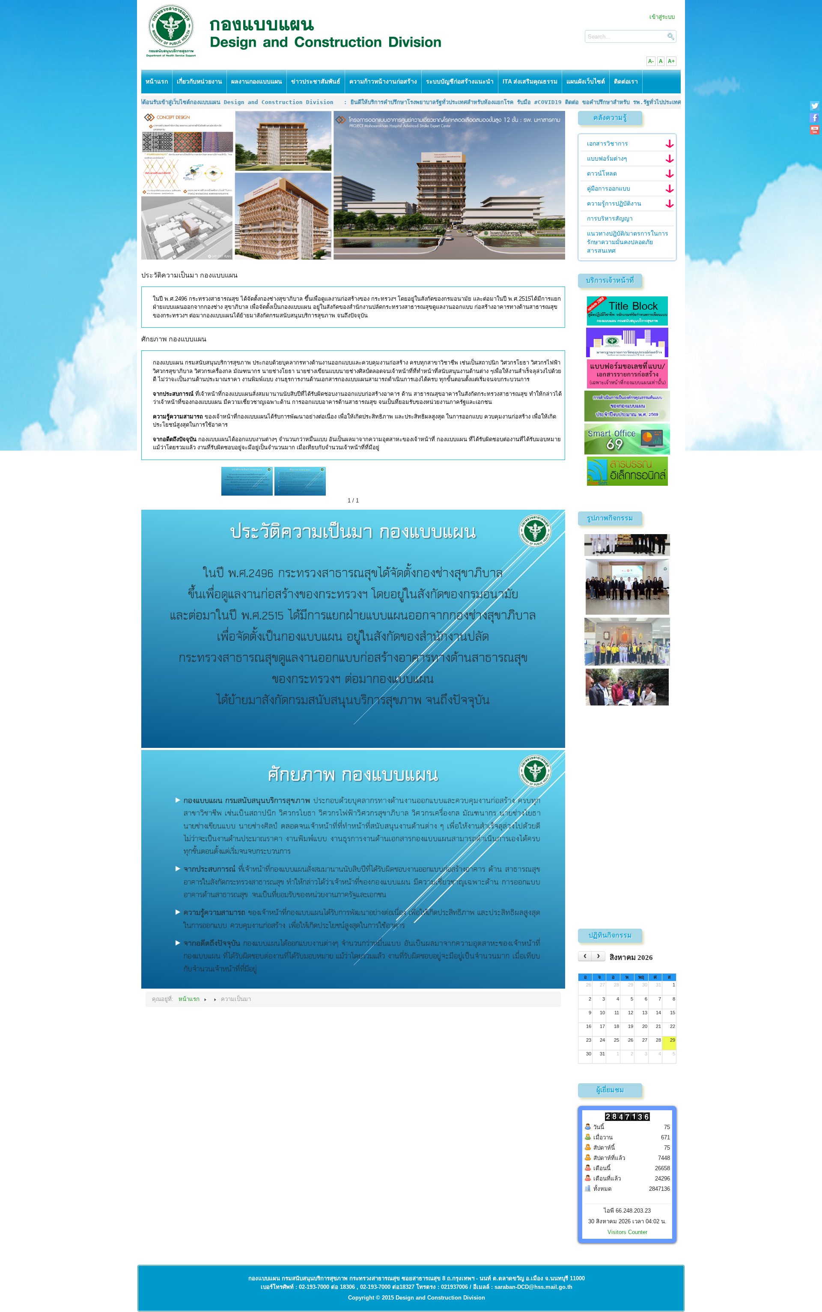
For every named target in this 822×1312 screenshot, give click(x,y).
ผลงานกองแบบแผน (256, 81)
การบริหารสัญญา (610, 218)
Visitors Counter (627, 1232)
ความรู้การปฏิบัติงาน (614, 203)
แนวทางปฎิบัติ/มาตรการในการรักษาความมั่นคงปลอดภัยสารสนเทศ (627, 242)
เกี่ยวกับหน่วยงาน (199, 81)
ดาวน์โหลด (602, 173)
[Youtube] (814, 129)
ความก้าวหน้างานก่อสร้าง (383, 81)
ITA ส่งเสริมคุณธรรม (530, 81)
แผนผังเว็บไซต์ (585, 81)
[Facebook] (814, 118)
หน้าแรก (157, 81)
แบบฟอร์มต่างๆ (607, 158)
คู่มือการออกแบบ (608, 188)
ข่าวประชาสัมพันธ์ (315, 81)
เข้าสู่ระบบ (662, 17)
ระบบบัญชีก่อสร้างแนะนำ (460, 81)
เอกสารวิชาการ (607, 143)
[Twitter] (814, 106)
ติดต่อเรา (626, 81)
